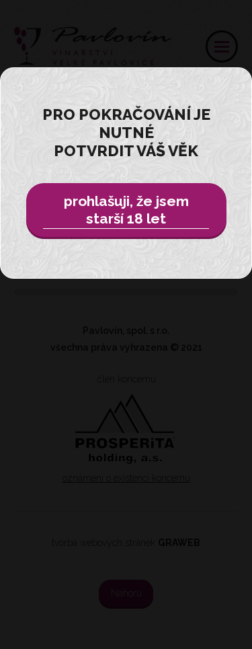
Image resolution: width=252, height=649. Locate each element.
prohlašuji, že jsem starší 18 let (126, 210)
